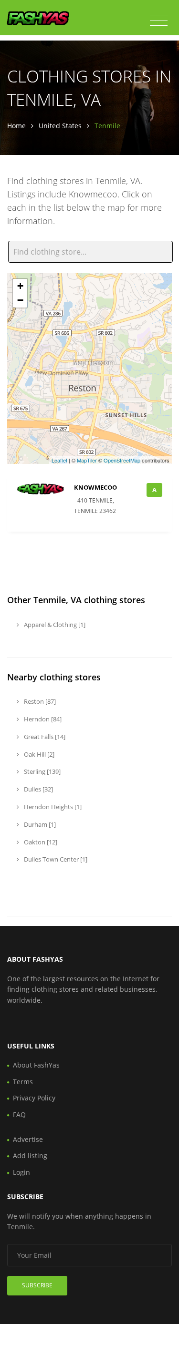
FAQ (19, 1114)
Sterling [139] (41, 771)
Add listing (30, 1155)
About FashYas (36, 1064)
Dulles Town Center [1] (54, 859)
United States (60, 125)
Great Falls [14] (43, 736)
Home (16, 125)
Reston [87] (39, 701)
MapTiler (87, 460)
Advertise (28, 1139)
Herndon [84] (42, 719)
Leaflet (59, 460)
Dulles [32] (37, 789)
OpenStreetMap (122, 460)
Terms (23, 1081)
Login (21, 1172)
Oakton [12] (39, 842)
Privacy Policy (34, 1097)
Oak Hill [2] (38, 754)
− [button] (20, 300)
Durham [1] (39, 824)
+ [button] (20, 286)
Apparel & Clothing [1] (53, 624)
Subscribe (37, 1285)
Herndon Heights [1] (52, 806)
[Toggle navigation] (158, 21)
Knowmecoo (95, 487)
